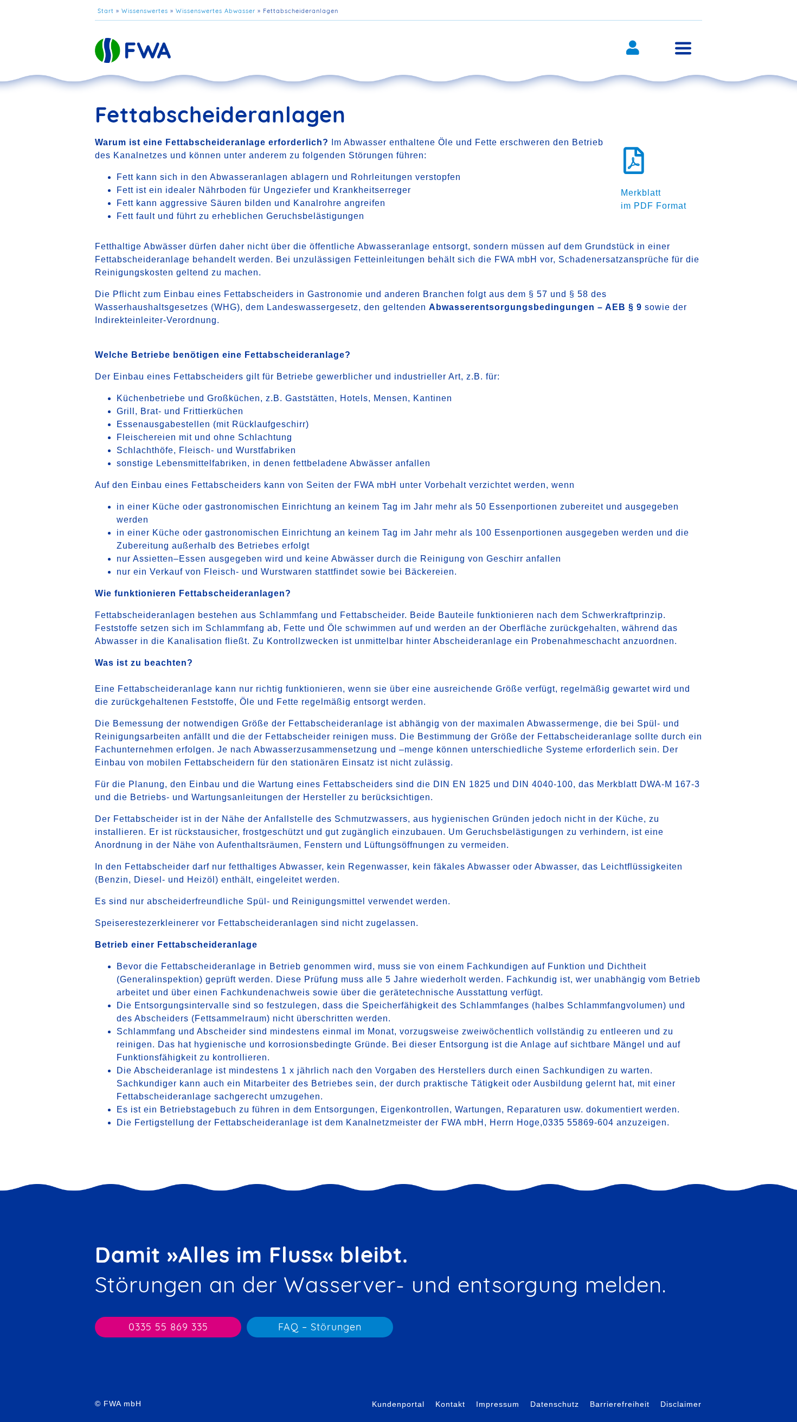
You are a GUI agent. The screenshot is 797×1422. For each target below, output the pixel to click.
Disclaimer (681, 1404)
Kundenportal (398, 1404)
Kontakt (450, 1404)
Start (106, 11)
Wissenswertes (144, 11)
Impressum (497, 1404)
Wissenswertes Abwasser (215, 11)
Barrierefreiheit (620, 1404)
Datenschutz (554, 1404)
